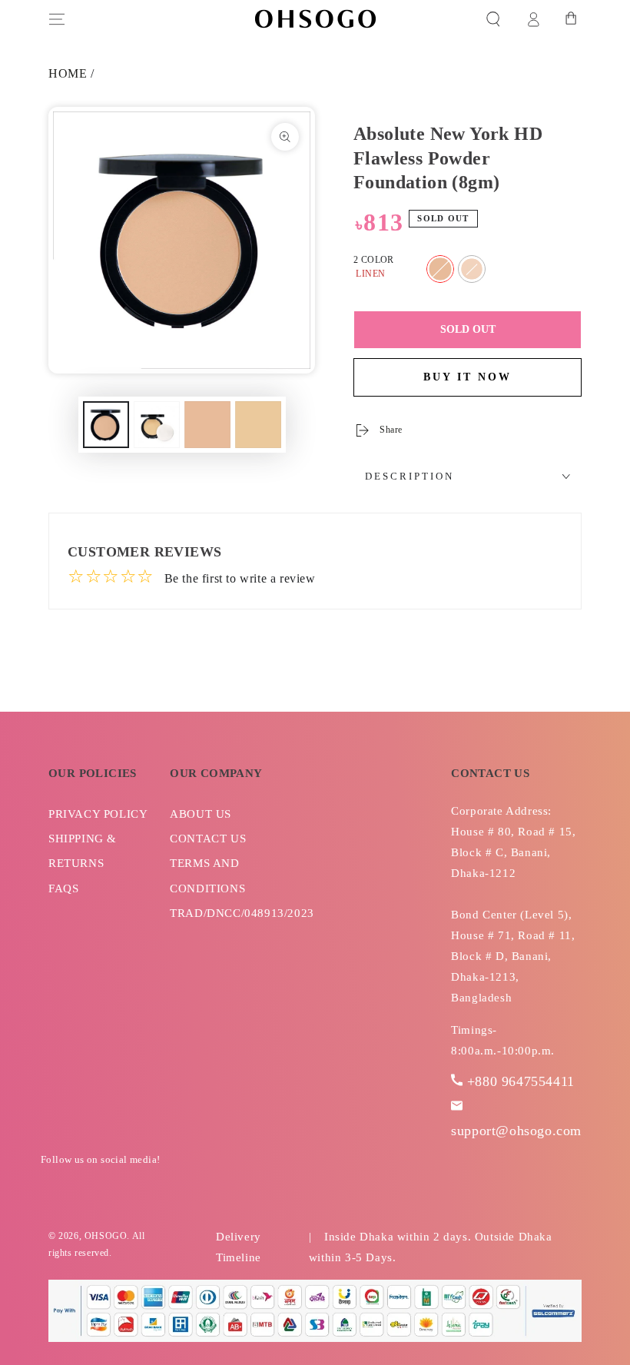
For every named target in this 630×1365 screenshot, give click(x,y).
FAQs (63, 888)
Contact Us (208, 838)
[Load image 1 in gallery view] (106, 424)
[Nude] (472, 269)
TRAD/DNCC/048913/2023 (242, 913)
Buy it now (467, 377)
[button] (493, 19)
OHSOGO (106, 1235)
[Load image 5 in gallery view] (258, 424)
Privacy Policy (98, 814)
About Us (200, 814)
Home (67, 73)
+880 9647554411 (521, 1081)
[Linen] (440, 269)
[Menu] (57, 19)
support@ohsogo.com (516, 1130)
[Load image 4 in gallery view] (207, 424)
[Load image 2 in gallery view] (157, 424)
